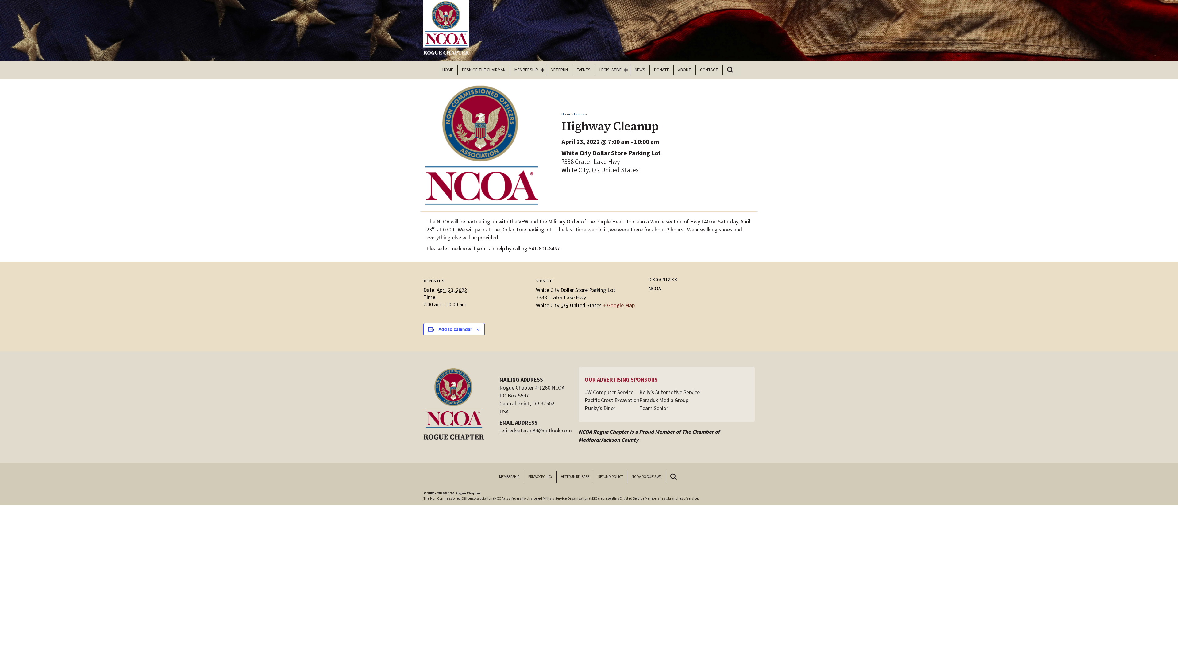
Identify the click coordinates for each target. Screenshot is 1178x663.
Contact (709, 70)
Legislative (610, 70)
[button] (542, 70)
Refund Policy (610, 476)
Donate (661, 70)
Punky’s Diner (600, 408)
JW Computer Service (609, 392)
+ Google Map (619, 305)
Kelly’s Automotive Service (669, 392)
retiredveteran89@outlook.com (535, 431)
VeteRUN (559, 70)
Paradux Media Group (663, 400)
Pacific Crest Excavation (612, 400)
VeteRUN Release (575, 476)
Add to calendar (455, 329)
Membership (526, 70)
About (684, 70)
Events (584, 70)
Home (447, 70)
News (640, 70)
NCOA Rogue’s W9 (646, 476)
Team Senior (653, 408)
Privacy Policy (540, 476)
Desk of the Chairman (484, 70)
